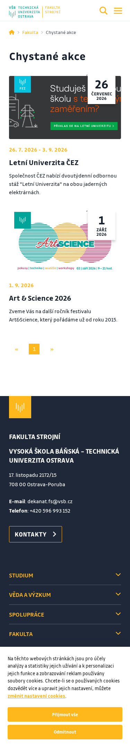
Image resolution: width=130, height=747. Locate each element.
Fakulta (30, 32)
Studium (21, 575)
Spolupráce (26, 614)
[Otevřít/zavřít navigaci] (118, 11)
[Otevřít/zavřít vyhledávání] (103, 12)
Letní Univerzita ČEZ (44, 162)
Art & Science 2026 (40, 297)
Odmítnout (65, 732)
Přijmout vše (65, 714)
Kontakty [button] (30, 534)
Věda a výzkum (30, 594)
